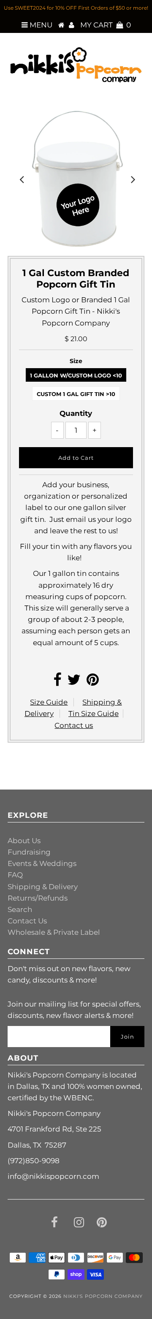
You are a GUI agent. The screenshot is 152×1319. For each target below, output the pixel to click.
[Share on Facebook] (57, 682)
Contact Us (27, 921)
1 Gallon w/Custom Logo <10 (76, 375)
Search (20, 909)
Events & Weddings (42, 863)
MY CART (105, 25)
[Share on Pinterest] (93, 682)
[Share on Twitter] (74, 682)
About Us (24, 840)
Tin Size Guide (93, 713)
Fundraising (29, 852)
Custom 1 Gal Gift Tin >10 (76, 394)
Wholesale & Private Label (54, 932)
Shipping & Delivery (43, 886)
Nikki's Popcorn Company (103, 1296)
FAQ (15, 875)
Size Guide (49, 702)
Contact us (73, 725)
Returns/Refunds (38, 898)
